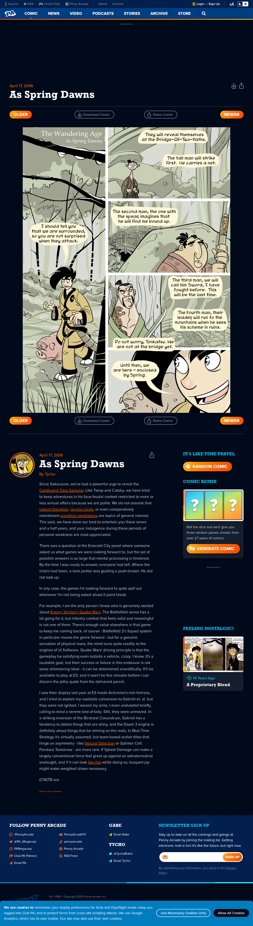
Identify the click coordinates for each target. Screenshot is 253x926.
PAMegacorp (23, 848)
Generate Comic (215, 548)
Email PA (20, 863)
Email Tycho (122, 860)
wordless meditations (79, 516)
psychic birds (81, 509)
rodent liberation (53, 509)
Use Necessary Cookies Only (183, 913)
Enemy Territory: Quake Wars (75, 612)
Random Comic (210, 466)
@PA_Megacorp (25, 841)
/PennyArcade (24, 834)
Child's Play (52, 4)
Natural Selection (100, 743)
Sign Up (214, 4)
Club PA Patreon (25, 855)
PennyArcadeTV (75, 834)
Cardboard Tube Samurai (61, 490)
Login (200, 4)
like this (94, 762)
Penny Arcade (73, 848)
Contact (117, 4)
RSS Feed (70, 855)
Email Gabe (121, 834)
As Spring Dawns (82, 464)
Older (20, 114)
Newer (232, 114)
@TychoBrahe (123, 853)
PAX (31, 4)
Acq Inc (13, 4)
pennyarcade (73, 841)
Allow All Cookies (231, 913)
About (103, 4)
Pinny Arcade (79, 4)
